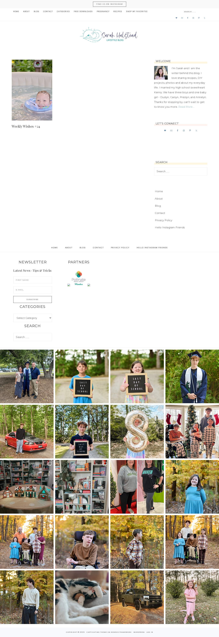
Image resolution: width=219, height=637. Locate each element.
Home (159, 191)
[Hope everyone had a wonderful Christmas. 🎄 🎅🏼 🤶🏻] (192, 431)
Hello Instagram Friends (170, 227)
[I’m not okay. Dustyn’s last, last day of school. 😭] (82, 431)
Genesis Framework (121, 632)
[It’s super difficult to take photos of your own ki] (192, 542)
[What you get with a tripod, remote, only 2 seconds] (27, 542)
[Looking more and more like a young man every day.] (82, 542)
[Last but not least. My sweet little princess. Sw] (192, 487)
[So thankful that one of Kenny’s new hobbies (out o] (137, 597)
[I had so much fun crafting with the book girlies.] (27, 487)
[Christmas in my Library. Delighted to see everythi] (82, 487)
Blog (158, 205)
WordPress (139, 632)
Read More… (186, 106)
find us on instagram (109, 4)
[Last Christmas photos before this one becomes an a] (27, 597)
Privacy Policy (163, 220)
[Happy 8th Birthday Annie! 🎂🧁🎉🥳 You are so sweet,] (137, 431)
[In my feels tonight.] (192, 376)
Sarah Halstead (109, 36)
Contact (160, 213)
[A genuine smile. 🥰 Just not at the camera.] (137, 542)
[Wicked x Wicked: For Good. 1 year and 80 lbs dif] (137, 487)
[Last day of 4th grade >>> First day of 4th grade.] (82, 376)
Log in (150, 632)
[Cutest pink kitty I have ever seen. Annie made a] (192, 597)
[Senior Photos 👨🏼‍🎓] (27, 431)
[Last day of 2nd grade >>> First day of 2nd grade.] (137, 376)
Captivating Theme (97, 632)
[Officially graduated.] (27, 376)
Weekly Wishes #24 (26, 126)
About (159, 198)
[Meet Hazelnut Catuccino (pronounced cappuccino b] (82, 597)
